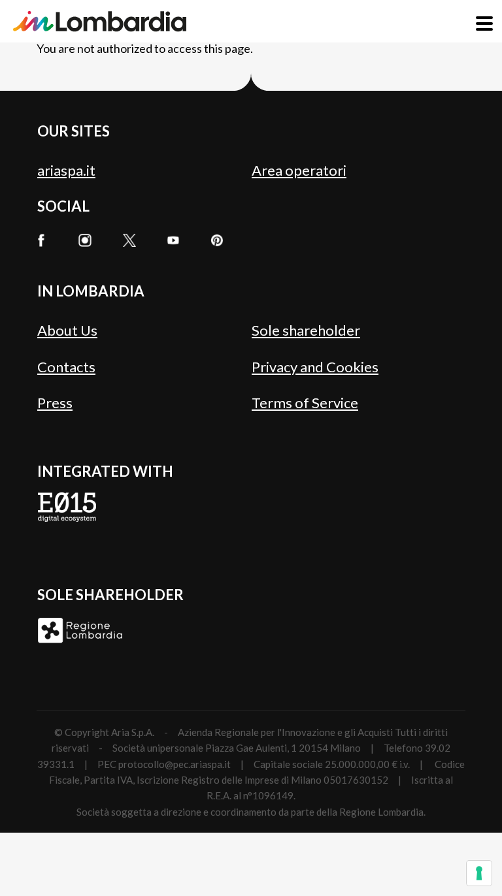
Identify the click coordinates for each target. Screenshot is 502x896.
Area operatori (299, 170)
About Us (67, 330)
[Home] (99, 21)
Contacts (66, 367)
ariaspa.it (66, 170)
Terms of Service (305, 402)
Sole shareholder (306, 330)
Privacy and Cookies (315, 367)
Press (55, 402)
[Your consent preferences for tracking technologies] (479, 873)
